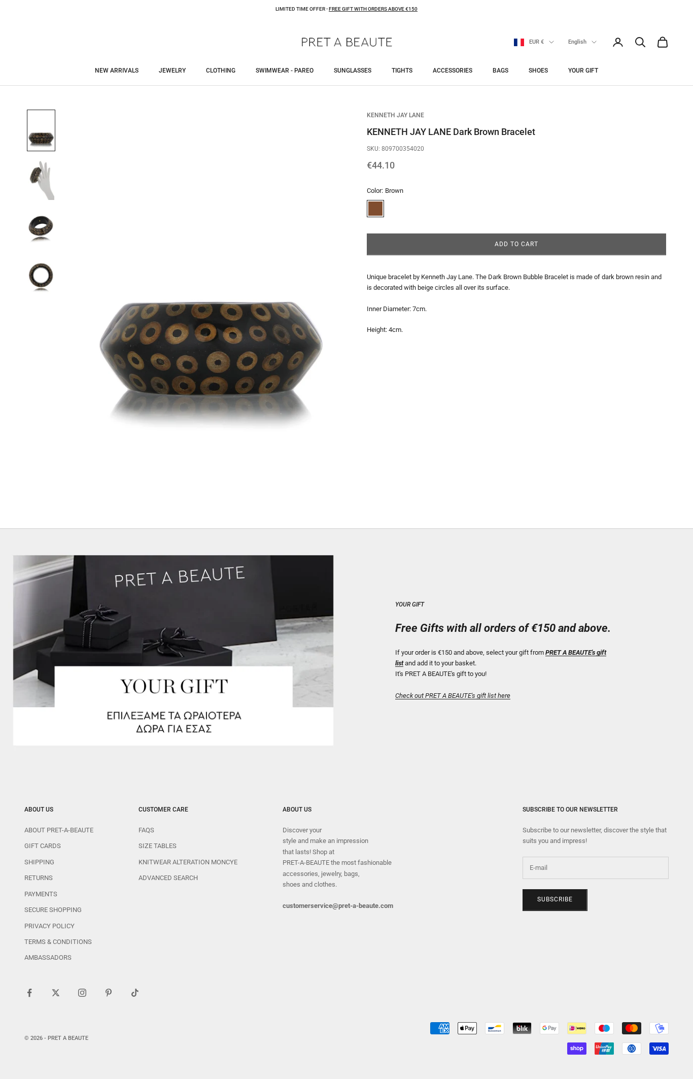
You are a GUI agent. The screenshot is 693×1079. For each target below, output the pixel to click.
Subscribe (555, 899)
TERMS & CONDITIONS (58, 942)
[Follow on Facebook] (29, 993)
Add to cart (516, 244)
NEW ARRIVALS (116, 70)
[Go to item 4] (41, 279)
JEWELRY (172, 70)
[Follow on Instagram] (82, 993)
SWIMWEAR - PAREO (285, 70)
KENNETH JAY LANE (395, 115)
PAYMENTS (40, 894)
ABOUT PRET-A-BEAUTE (58, 830)
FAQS (146, 830)
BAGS (500, 70)
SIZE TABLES (157, 846)
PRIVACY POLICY (49, 926)
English (577, 42)
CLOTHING (220, 70)
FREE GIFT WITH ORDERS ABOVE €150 (373, 9)
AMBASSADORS (48, 957)
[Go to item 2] (41, 180)
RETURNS (38, 878)
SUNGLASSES (352, 70)
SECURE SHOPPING (53, 910)
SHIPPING (39, 862)
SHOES (538, 70)
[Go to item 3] (41, 230)
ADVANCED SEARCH (168, 878)
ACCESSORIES (452, 70)
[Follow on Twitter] (56, 993)
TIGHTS (402, 70)
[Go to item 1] (41, 130)
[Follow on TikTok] (135, 993)
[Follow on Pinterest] (108, 993)
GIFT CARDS (42, 846)
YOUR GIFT (583, 70)
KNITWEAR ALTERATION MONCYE (187, 862)
